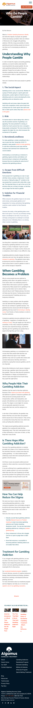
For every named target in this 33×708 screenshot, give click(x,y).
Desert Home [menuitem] (5, 662)
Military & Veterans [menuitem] (22, 667)
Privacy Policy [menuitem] (5, 683)
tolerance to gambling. (8, 259)
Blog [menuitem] (2, 676)
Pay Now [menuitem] (3, 686)
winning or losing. (7, 322)
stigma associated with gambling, (20, 392)
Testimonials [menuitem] (5, 681)
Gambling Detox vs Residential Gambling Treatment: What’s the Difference (24, 623)
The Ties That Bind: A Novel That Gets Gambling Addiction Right (15, 620)
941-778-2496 (27, 7)
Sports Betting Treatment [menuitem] (23, 672)
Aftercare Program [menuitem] (22, 670)
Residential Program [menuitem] (22, 662)
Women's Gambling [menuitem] (22, 665)
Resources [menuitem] (4, 678)
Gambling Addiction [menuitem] (22, 660)
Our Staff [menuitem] (4, 665)
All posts (16, 596)
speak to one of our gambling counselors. (14, 586)
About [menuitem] (3, 660)
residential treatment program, (13, 571)
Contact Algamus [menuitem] (6, 667)
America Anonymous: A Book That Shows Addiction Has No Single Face (7, 622)
